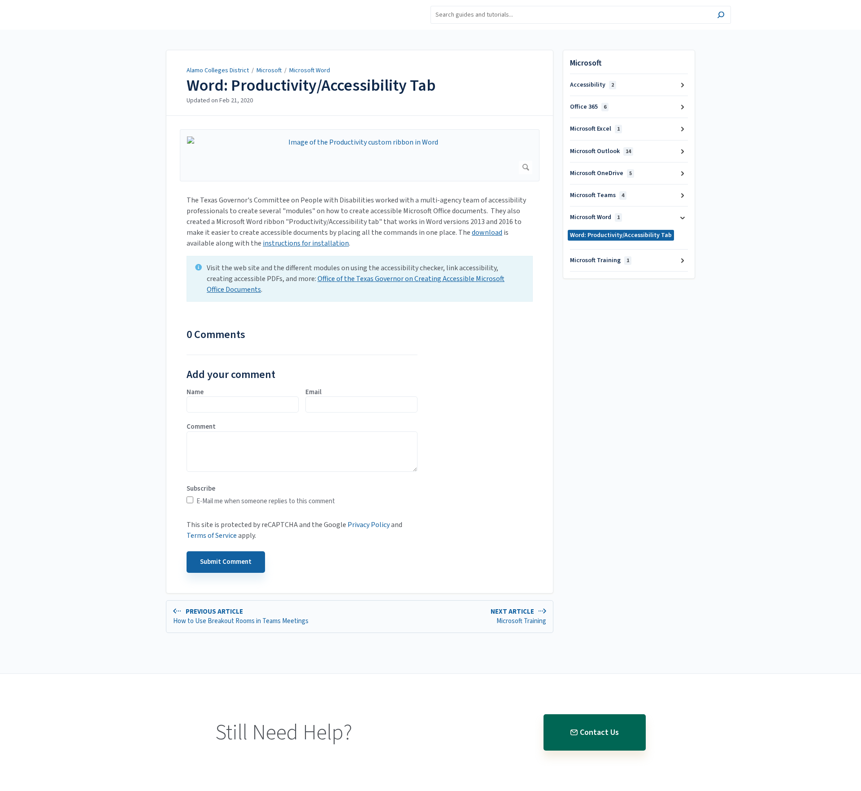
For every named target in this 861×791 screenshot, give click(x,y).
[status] (360, 279)
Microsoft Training (599, 260)
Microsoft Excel (595, 128)
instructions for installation (306, 243)
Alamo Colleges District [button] (168, 5)
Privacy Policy (369, 525)
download (487, 232)
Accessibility (592, 84)
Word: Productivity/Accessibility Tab (311, 86)
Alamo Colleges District (218, 70)
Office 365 (588, 106)
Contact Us (599, 732)
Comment (201, 426)
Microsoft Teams (597, 195)
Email (313, 392)
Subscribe (201, 488)
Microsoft (269, 70)
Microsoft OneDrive (601, 173)
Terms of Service (212, 536)
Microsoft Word (309, 70)
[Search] (721, 16)
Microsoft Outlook (600, 151)
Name (195, 392)
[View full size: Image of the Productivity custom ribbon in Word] (359, 155)
